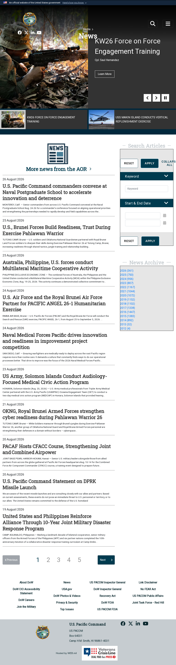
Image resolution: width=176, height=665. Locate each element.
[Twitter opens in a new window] (26, 32)
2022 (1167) (127, 287)
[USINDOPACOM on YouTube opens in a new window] (39, 32)
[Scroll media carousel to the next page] (156, 98)
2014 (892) (126, 320)
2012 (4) (125, 328)
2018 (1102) (127, 303)
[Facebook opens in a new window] (20, 32)
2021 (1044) (127, 291)
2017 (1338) (127, 308)
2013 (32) (126, 324)
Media (87, 29)
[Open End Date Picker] (164, 223)
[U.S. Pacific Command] (29, 19)
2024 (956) (126, 279)
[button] (75, 2)
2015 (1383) (127, 316)
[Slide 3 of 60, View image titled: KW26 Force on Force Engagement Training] (43, 119)
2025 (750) (126, 274)
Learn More (105, 74)
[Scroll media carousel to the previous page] (147, 98)
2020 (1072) (127, 295)
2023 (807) (126, 283)
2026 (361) (126, 270)
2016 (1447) (127, 312)
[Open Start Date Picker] (164, 215)
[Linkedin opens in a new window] (32, 32)
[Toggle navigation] (168, 24)
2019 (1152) (127, 299)
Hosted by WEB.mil (66, 653)
